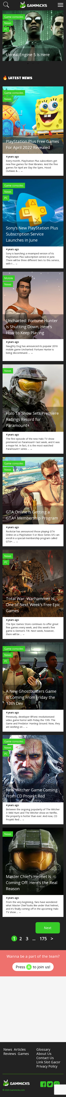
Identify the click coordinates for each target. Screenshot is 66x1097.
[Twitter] (50, 1086)
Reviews (9, 1053)
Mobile (8, 278)
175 (43, 938)
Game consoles (13, 17)
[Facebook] (43, 1086)
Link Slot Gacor (48, 1062)
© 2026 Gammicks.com (14, 1090)
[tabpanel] (33, 35)
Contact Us (45, 1058)
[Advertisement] (33, 1009)
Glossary (43, 1049)
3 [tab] (38, 63)
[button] (6, 7)
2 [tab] (33, 63)
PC (6, 29)
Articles (20, 1049)
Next (47, 928)
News (7, 23)
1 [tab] (28, 63)
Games (23, 1053)
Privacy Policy (46, 1066)
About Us (43, 1053)
